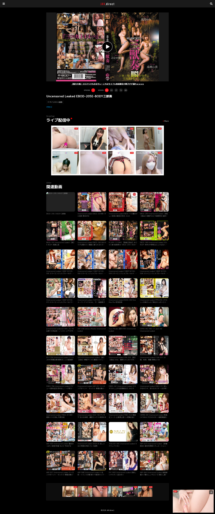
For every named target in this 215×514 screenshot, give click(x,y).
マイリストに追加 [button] (55, 102)
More (166, 121)
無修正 (49, 107)
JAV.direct (110, 510)
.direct (107, 3)
